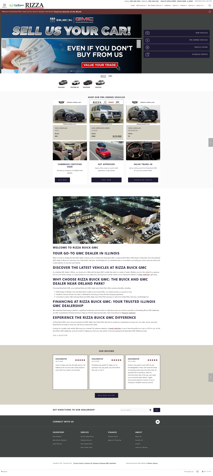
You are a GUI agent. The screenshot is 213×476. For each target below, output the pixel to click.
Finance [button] (183, 6)
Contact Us (139, 440)
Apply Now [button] (106, 180)
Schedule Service (86, 440)
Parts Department (86, 444)
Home (133, 5)
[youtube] (158, 422)
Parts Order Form (86, 447)
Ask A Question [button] (60, 335)
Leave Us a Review (141, 447)
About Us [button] (200, 6)
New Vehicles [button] (140, 6)
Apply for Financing (114, 440)
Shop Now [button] (62, 180)
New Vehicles (57, 436)
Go (157, 410)
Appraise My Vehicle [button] (143, 180)
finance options (128, 313)
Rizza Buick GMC (67, 463)
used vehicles (115, 328)
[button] (209, 5)
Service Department (87, 436)
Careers (137, 444)
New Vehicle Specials (59, 440)
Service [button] (174, 6)
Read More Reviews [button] (106, 395)
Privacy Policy (79, 463)
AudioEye (113, 463)
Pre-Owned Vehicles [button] (154, 6)
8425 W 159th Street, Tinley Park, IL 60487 (177, 1)
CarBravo (167, 5)
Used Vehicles (57, 444)
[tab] (103, 76)
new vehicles (144, 274)
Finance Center (113, 436)
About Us (138, 436)
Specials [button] (191, 6)
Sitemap (96, 463)
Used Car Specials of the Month (67, 11)
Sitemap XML (104, 463)
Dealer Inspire (153, 463)
